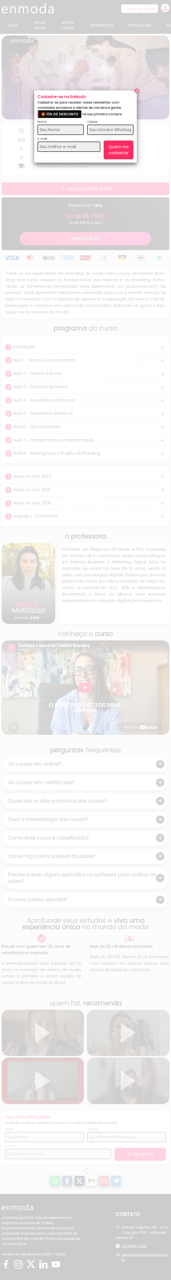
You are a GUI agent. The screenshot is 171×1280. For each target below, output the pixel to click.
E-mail (42, 139)
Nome (42, 122)
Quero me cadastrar (119, 150)
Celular (92, 122)
